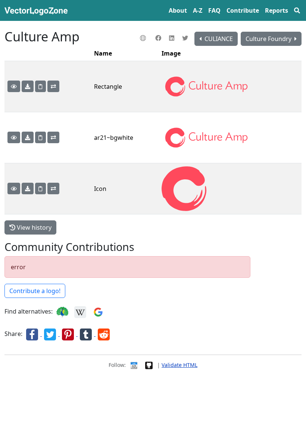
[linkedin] (172, 38)
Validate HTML (179, 364)
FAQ (214, 10)
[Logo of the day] (134, 364)
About (178, 10)
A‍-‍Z (197, 10)
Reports (276, 10)
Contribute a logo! (34, 291)
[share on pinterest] (69, 334)
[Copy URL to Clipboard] (40, 86)
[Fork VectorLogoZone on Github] (149, 364)
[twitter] (186, 38)
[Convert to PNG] (53, 86)
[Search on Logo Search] (62, 311)
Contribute (243, 10)
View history (33, 227)
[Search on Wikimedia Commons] (80, 311)
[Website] (144, 38)
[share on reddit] (104, 334)
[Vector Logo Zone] (37, 10)
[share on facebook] (33, 334)
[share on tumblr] (87, 334)
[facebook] (159, 38)
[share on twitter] (51, 334)
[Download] (28, 86)
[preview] (13, 86)
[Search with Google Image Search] (98, 311)
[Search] (297, 10)
